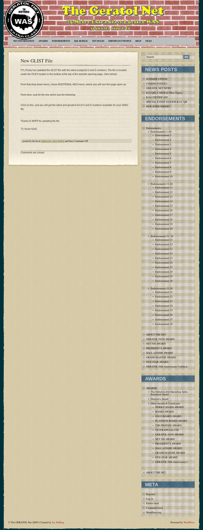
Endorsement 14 (164, 201)
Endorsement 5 (163, 153)
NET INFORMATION (23, 41)
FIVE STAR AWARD (157, 362)
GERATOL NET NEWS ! (159, 88)
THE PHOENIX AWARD (168, 425)
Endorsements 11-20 (162, 184)
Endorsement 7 (163, 162)
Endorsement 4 (163, 149)
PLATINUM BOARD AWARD (171, 420)
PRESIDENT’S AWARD (159, 348)
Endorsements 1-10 (161, 131)
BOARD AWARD (164, 411)
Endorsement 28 (164, 271)
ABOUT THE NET (156, 334)
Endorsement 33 (164, 301)
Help (138, 41)
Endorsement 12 (164, 192)
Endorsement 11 (164, 187)
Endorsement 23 (164, 249)
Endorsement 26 (164, 262)
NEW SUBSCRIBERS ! (158, 106)
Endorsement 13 (164, 196)
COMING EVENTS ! (157, 83)
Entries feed (152, 503)
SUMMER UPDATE (157, 79)
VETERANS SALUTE (167, 430)
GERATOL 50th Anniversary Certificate (167, 366)
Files (149, 41)
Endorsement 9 (163, 171)
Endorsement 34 (164, 305)
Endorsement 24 (164, 253)
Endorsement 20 (164, 228)
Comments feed (154, 508)
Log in (149, 498)
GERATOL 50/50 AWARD (160, 339)
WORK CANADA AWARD (169, 407)
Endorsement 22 (164, 244)
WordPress (189, 522)
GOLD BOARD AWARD (168, 416)
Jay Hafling (58, 522)
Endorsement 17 (164, 215)
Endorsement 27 (164, 267)
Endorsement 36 (164, 315)
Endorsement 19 (164, 224)
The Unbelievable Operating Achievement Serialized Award (173, 393)
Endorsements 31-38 (162, 288)
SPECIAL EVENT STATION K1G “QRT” (168, 102)
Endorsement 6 (163, 158)
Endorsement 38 (164, 324)
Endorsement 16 (164, 210)
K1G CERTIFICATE (157, 97)
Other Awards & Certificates (165, 403)
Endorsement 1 (163, 135)
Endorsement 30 (164, 281)
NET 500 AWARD (156, 343)
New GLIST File (37, 60)
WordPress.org (153, 512)
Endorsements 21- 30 (162, 236)
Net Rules (98, 41)
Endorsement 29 (164, 276)
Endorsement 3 (163, 144)
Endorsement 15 (164, 205)
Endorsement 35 (164, 310)
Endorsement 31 (164, 292)
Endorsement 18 (164, 219)
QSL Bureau (81, 41)
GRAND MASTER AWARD (161, 357)
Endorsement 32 (164, 296)
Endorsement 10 (164, 176)
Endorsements (61, 41)
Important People (119, 41)
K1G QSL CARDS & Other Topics (164, 92)
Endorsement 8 (163, 167)
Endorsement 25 (164, 258)
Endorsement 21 (164, 239)
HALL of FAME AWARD (159, 353)
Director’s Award (159, 399)
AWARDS (43, 41)
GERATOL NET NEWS (52, 140)
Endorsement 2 (163, 139)
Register (150, 494)
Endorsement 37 (164, 319)
